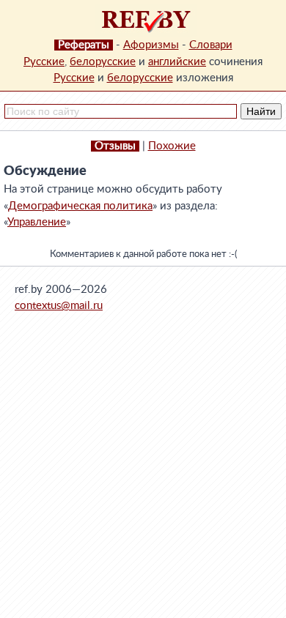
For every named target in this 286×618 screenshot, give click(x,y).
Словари (210, 45)
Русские (44, 61)
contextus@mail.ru (59, 305)
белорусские (103, 61)
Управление (36, 222)
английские (177, 61)
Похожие (172, 146)
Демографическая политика (80, 206)
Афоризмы (151, 45)
